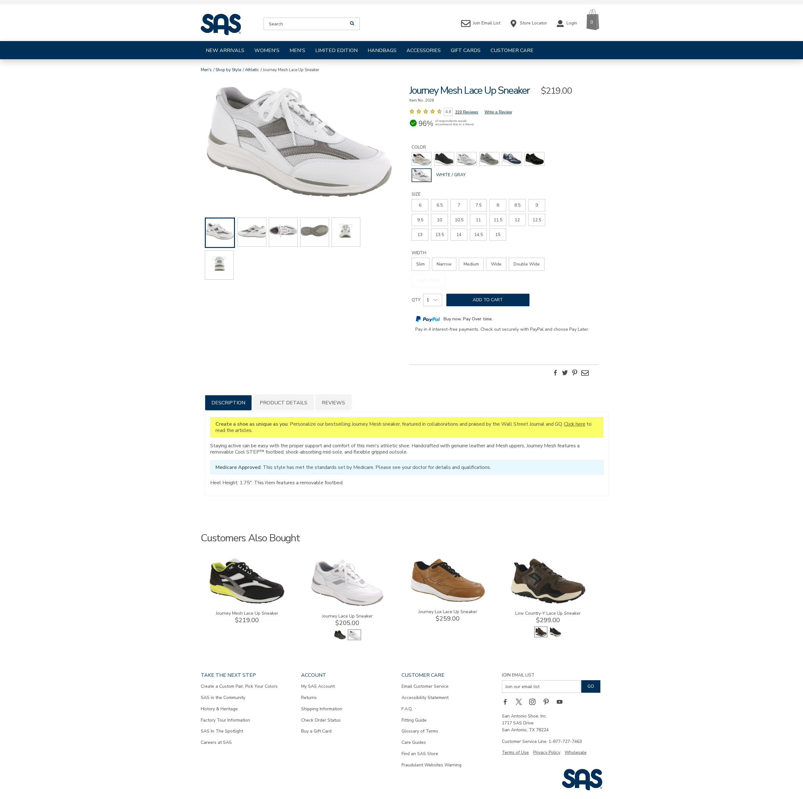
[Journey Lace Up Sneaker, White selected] (354, 639)
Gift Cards (466, 50)
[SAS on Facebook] (507, 701)
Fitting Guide (414, 720)
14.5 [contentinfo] (478, 235)
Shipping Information (321, 709)
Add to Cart (488, 300)
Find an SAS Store (420, 754)
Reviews (333, 402)
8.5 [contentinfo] (517, 205)
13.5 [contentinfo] (439, 235)
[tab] (228, 402)
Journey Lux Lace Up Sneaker (447, 612)
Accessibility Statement (425, 698)
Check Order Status (321, 720)
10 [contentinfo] (439, 220)
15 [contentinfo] (497, 235)
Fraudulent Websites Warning (431, 765)
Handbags (382, 50)
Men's (297, 50)
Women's (266, 50)
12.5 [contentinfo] (537, 220)
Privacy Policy (546, 752)
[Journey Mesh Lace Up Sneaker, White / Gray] (299, 142)
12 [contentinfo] (517, 220)
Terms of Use (515, 752)
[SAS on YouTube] (561, 701)
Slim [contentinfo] (420, 264)
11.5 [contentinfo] (498, 220)
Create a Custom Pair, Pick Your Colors (239, 686)
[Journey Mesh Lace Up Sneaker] (247, 603)
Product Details (283, 402)
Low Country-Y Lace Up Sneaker (548, 613)
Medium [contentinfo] (471, 264)
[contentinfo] (422, 159)
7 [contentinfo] (459, 205)
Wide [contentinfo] (496, 264)
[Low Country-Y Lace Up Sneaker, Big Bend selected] (540, 636)
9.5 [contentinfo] (420, 220)
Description (228, 402)
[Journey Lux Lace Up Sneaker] (448, 601)
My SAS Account (318, 686)
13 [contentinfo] (420, 235)
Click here (574, 424)
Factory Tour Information (225, 720)
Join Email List (518, 675)
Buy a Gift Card (316, 731)
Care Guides (414, 742)
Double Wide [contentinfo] (526, 264)
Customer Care (512, 50)
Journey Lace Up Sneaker (347, 616)
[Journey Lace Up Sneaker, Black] (340, 639)
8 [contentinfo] (498, 205)
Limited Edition (336, 50)
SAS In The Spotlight (222, 731)
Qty (416, 300)
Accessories (424, 50)
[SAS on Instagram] (534, 701)
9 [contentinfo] (536, 205)
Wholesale (576, 752)
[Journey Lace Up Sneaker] (347, 605)
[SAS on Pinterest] (548, 701)
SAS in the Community (223, 698)
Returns (309, 698)
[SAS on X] (521, 701)
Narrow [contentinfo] (444, 264)
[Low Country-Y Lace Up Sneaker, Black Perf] (555, 636)
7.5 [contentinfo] (478, 205)
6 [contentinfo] (420, 205)
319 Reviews (466, 112)
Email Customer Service (425, 686)
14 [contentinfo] (458, 235)
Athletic (252, 70)
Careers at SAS (216, 742)
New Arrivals (225, 50)
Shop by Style (228, 70)
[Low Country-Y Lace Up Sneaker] (548, 603)
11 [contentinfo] (478, 220)
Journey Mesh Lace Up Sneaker (247, 613)
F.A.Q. (407, 709)
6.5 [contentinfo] (440, 205)
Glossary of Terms (420, 731)
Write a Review (498, 112)
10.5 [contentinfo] (459, 220)
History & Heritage (219, 709)
